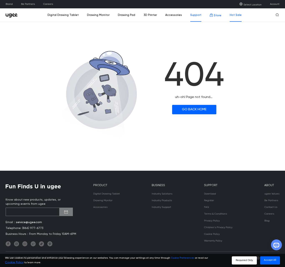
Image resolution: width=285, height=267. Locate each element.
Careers (48, 4)
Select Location (252, 5)
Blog (267, 221)
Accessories (173, 15)
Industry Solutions (162, 194)
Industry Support (161, 207)
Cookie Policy (212, 234)
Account (274, 4)
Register (209, 200)
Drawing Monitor (98, 15)
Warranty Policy (213, 241)
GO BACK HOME (194, 109)
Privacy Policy (212, 221)
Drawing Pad (126, 15)
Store (217, 15)
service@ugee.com (29, 222)
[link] (13, 15)
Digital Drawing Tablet (63, 15)
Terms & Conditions (215, 214)
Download (210, 194)
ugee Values (271, 194)
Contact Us (270, 207)
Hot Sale (236, 15)
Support (195, 15)
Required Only (244, 260)
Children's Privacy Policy (218, 227)
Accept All (270, 260)
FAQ (206, 207)
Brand (9, 4)
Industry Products (162, 200)
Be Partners (28, 4)
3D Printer (150, 15)
